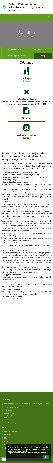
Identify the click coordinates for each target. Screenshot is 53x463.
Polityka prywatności (11, 431)
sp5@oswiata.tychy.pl (12, 407)
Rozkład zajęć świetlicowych (17, 56)
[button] (48, 12)
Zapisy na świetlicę (39, 50)
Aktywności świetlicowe (15, 50)
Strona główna (21, 36)
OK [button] (46, 457)
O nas (6, 441)
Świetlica (34, 36)
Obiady (42, 56)
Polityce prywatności (38, 453)
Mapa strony (8, 438)
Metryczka (7, 435)
